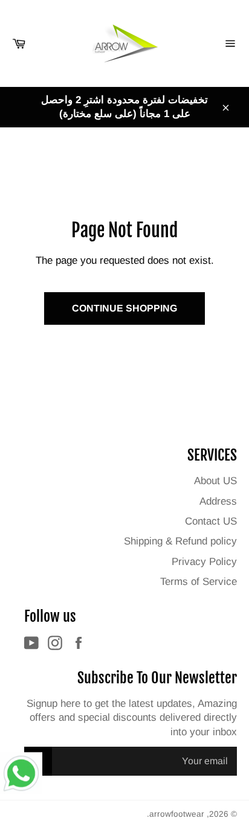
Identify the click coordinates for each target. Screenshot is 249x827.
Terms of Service (198, 581)
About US (215, 481)
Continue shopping (124, 308)
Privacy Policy (204, 561)
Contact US (211, 521)
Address (218, 501)
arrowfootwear (176, 814)
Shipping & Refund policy (180, 541)
